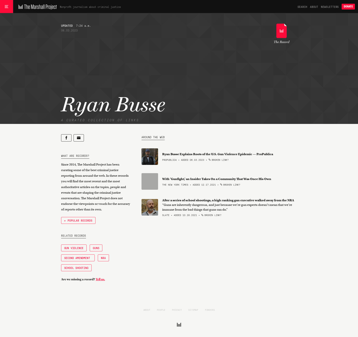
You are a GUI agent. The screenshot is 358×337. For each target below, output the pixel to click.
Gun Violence (74, 248)
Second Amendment (78, 258)
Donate (348, 6)
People (161, 309)
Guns (96, 248)
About (314, 6)
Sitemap (193, 309)
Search (302, 6)
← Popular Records (78, 220)
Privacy (177, 309)
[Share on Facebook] (66, 138)
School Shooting (76, 268)
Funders (210, 309)
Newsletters (330, 6)
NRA (103, 258)
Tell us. (100, 279)
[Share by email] (79, 138)
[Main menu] (6, 6)
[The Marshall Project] (36, 6)
